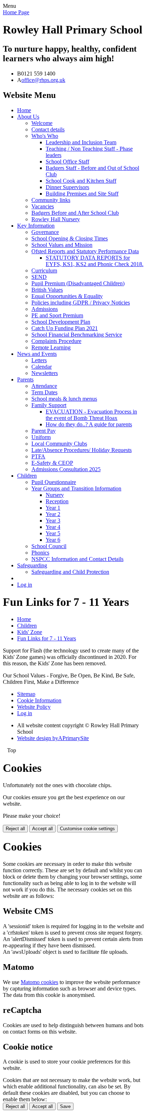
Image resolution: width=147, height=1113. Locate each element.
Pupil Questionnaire (53, 482)
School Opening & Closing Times (69, 238)
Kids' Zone (29, 632)
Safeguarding (32, 565)
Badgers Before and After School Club (75, 213)
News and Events (37, 354)
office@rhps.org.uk (43, 80)
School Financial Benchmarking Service (76, 335)
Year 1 (53, 508)
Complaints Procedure (56, 341)
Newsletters (44, 373)
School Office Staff (67, 161)
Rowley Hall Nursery (55, 219)
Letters (39, 360)
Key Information (36, 226)
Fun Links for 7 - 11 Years (46, 638)
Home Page (16, 12)
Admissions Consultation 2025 (66, 469)
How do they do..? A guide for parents (89, 424)
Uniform (41, 437)
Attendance (44, 386)
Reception (57, 501)
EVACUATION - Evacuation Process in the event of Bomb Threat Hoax (91, 415)
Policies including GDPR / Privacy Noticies (80, 303)
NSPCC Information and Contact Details (77, 559)
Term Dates (44, 392)
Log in (24, 585)
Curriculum (44, 270)
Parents (25, 379)
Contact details (48, 129)
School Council (48, 546)
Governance (45, 232)
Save (65, 1106)
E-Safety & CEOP (52, 463)
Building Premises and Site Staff (82, 194)
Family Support (48, 405)
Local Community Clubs (59, 444)
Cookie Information (39, 700)
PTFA (38, 456)
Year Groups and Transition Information (76, 488)
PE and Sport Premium (57, 315)
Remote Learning (51, 347)
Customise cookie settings (87, 828)
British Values (47, 290)
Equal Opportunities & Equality (67, 296)
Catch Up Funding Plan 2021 (64, 328)
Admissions (44, 309)
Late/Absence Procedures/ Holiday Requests (81, 450)
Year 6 (53, 540)
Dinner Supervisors (67, 187)
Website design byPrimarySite (53, 738)
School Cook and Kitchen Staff (81, 181)
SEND (39, 277)
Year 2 (53, 514)
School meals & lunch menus (64, 399)
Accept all (42, 828)
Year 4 (53, 527)
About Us (28, 117)
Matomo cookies (39, 982)
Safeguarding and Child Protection (70, 572)
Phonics (40, 553)
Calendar (41, 367)
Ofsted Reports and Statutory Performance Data (85, 251)
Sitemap (26, 694)
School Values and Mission (61, 245)
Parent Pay (43, 431)
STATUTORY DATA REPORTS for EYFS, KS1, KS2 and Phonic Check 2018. (94, 261)
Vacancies (42, 206)
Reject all (15, 828)
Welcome (41, 123)
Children (27, 476)
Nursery (55, 495)
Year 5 (53, 533)
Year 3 (53, 521)
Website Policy (34, 707)
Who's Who (44, 136)
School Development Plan (60, 322)
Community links (50, 200)
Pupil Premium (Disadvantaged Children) (78, 283)
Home (24, 110)
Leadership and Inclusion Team (81, 142)
